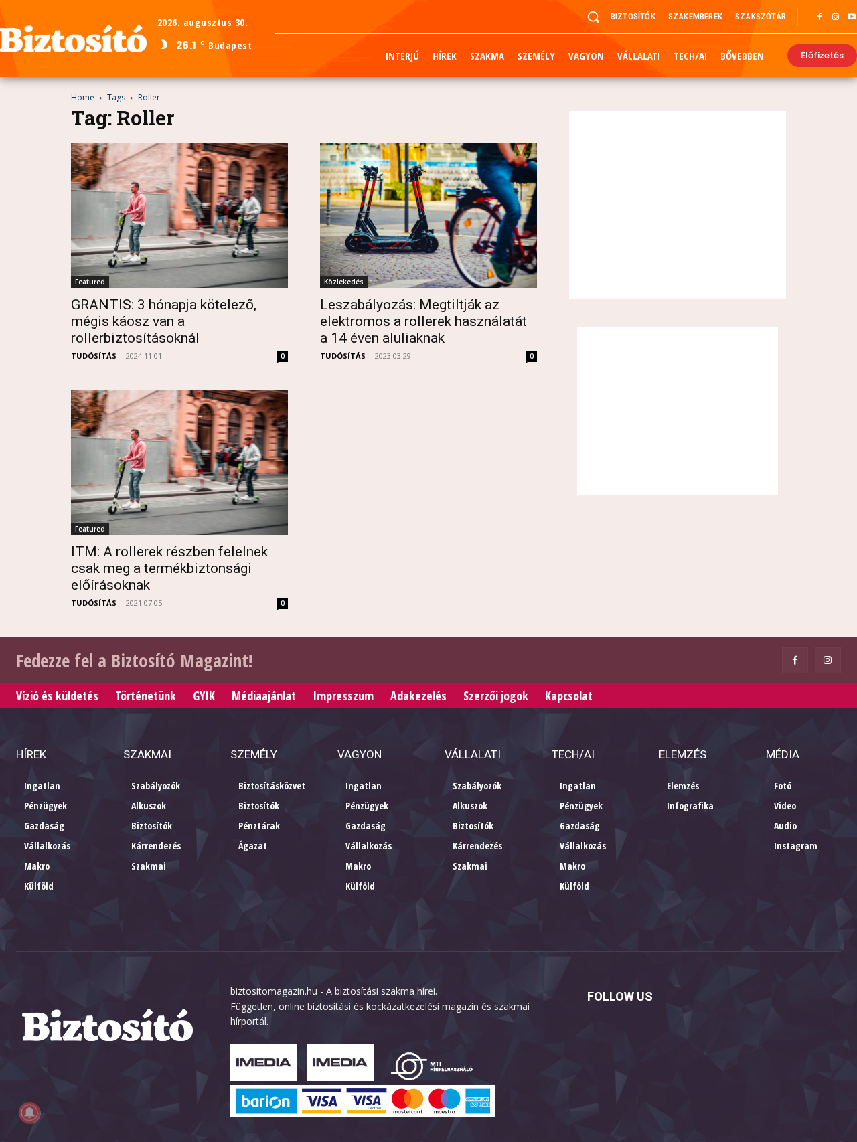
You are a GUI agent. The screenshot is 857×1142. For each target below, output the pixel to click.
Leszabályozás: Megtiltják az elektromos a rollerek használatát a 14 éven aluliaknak (423, 321)
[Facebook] (819, 17)
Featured (90, 282)
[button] (593, 17)
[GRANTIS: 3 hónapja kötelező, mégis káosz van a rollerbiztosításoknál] (179, 215)
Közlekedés (344, 282)
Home (82, 97)
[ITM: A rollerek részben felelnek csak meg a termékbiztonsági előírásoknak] (179, 462)
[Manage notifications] (29, 1112)
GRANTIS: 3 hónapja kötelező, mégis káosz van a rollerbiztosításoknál (163, 321)
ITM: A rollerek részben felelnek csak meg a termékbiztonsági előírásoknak (169, 568)
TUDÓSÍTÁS (93, 356)
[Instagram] (836, 17)
